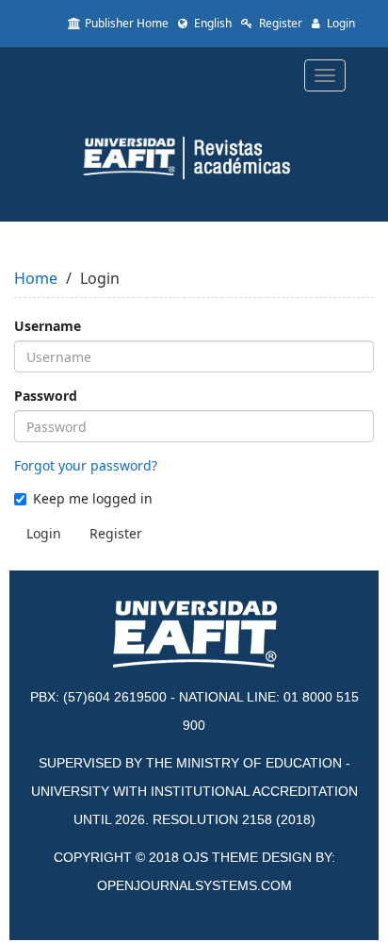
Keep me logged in (93, 498)
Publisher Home (127, 23)
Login (339, 23)
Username (47, 326)
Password (45, 396)
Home (35, 278)
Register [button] (115, 533)
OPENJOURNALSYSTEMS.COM (194, 885)
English (211, 23)
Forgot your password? (85, 465)
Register (279, 23)
